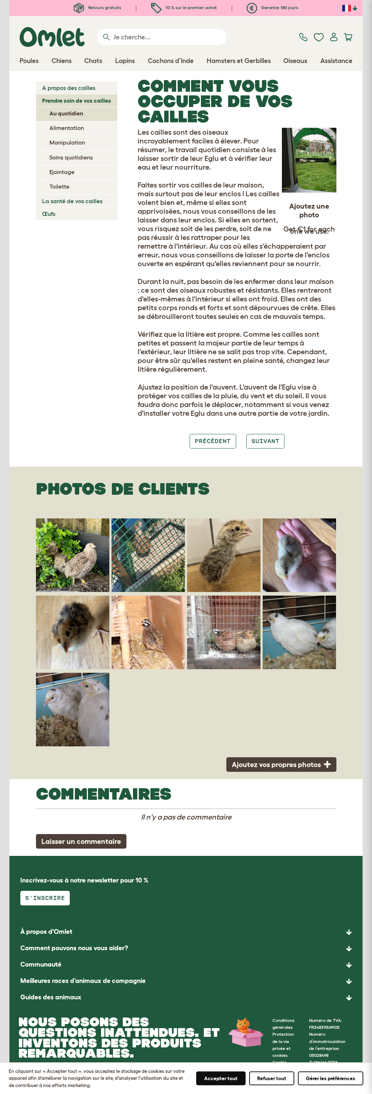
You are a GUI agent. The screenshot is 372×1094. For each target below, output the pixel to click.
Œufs (48, 213)
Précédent (213, 441)
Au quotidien (66, 113)
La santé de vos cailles (72, 201)
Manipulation (67, 142)
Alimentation (66, 128)
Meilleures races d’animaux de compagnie (83, 980)
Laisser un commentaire (81, 841)
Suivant (265, 441)
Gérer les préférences (330, 1078)
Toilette (59, 186)
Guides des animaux (50, 997)
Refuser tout (271, 1078)
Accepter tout (221, 1078)
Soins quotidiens (71, 157)
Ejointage (61, 172)
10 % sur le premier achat (191, 7)
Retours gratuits (104, 7)
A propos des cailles (68, 87)
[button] (186, 998)
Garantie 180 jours (279, 7)
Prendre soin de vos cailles (76, 100)
